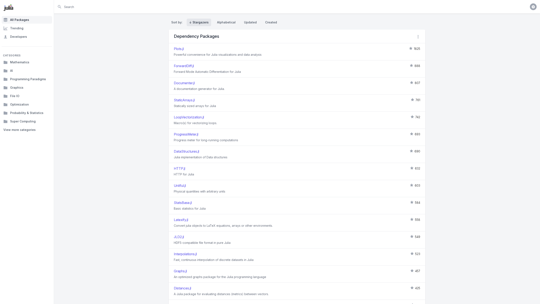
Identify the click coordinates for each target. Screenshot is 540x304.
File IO (14, 96)
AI (11, 70)
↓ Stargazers (199, 22)
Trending (16, 28)
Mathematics (19, 62)
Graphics (16, 87)
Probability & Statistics (26, 113)
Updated (250, 22)
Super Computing (23, 121)
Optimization (19, 104)
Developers (18, 36)
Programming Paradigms (28, 79)
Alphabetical (226, 22)
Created (271, 22)
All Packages (19, 20)
